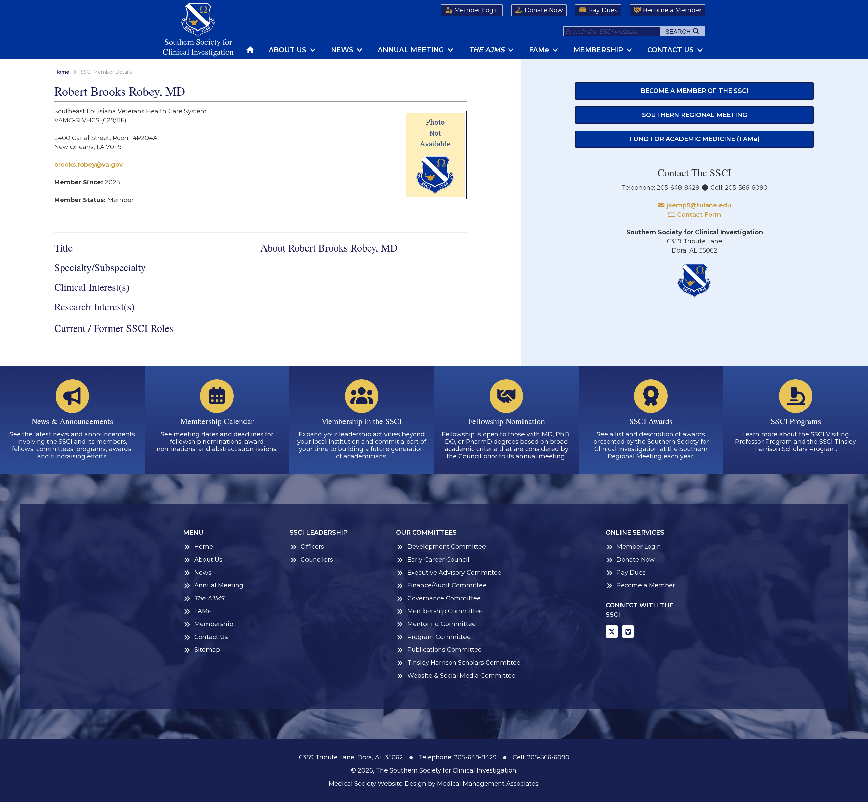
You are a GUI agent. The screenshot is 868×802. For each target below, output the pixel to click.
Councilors (317, 559)
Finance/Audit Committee (447, 585)
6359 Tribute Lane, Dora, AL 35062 (351, 757)
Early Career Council (438, 559)
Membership (599, 50)
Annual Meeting (412, 50)
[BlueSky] (628, 631)
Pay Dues (602, 10)
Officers (312, 546)
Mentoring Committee (441, 624)
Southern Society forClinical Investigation (198, 46)
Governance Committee (444, 598)
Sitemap (207, 650)
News (343, 50)
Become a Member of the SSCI (694, 91)
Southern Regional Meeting (694, 115)
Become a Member (671, 10)
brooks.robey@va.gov (88, 164)
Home (61, 72)
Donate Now (543, 10)
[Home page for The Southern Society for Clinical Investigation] (250, 50)
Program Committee (439, 637)
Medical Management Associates (487, 783)
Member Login (476, 10)
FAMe (203, 611)
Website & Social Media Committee (461, 675)
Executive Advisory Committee (454, 572)
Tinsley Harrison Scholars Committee (463, 662)
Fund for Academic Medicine (694, 139)
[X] (612, 631)
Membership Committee (445, 611)
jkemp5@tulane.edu (698, 205)
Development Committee (446, 546)
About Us (289, 50)
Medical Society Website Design (377, 783)
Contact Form (698, 214)
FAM (539, 50)
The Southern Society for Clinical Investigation (446, 770)
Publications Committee (444, 650)
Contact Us (671, 50)
